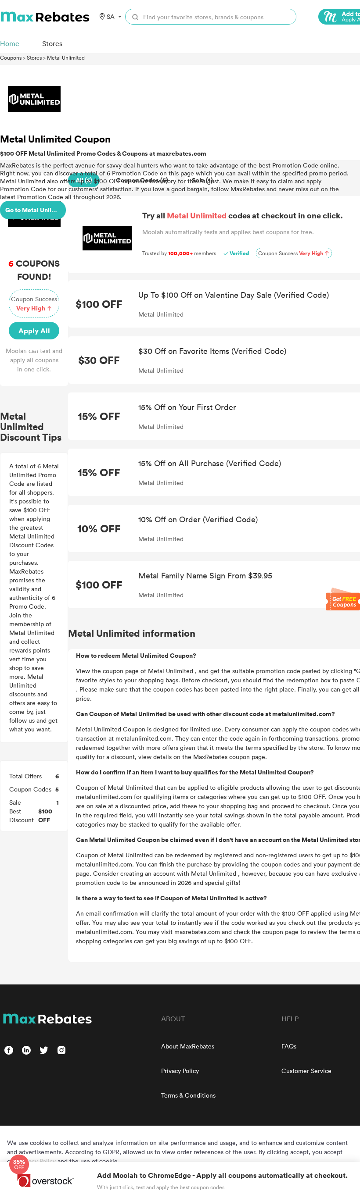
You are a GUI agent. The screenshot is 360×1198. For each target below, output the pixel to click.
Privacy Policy (180, 1070)
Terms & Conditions (188, 1095)
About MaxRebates (187, 1046)
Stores (34, 57)
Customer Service (306, 1070)
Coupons (11, 57)
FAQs (288, 1046)
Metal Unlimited (66, 57)
